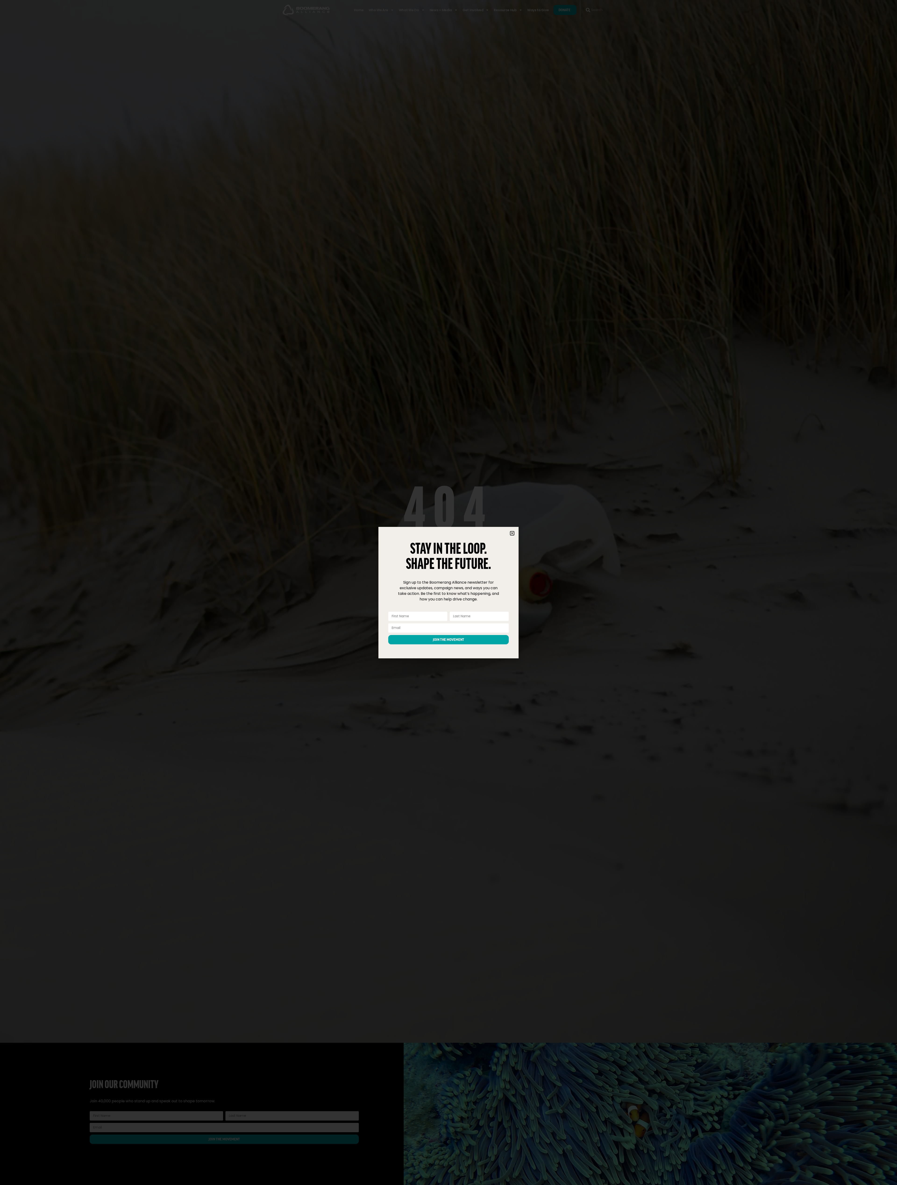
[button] (512, 533)
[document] (448, 592)
